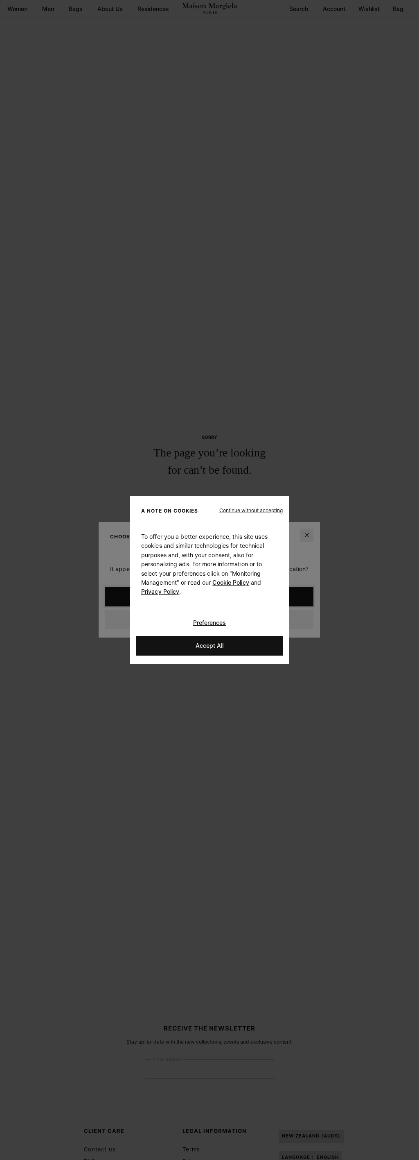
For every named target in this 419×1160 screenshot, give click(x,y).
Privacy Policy (160, 591)
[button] (251, 510)
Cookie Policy (230, 582)
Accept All (209, 645)
